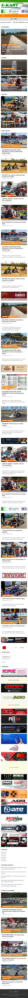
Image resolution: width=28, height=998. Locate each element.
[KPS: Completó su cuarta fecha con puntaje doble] (14, 484)
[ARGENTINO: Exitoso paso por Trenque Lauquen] (14, 414)
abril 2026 (3, 859)
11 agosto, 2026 (5, 914)
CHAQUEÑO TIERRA (6, 68)
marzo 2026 (3, 860)
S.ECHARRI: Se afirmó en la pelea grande (13, 626)
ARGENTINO (4, 105)
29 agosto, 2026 (5, 154)
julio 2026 (3, 853)
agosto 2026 (4, 852)
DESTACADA (4, 43)
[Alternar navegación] (3, 15)
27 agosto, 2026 (5, 178)
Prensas (4, 94)
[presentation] (24, 27)
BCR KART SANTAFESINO (7, 171)
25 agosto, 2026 (5, 202)
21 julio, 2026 (5, 985)
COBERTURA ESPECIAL (11, 145)
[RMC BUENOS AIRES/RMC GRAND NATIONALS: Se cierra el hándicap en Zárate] (14, 341)
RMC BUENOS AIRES (6, 44)
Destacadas (5, 27)
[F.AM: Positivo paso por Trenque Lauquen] (14, 589)
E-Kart (11, 53)
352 (16, 647)
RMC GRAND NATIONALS (16, 44)
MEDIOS (12, 68)
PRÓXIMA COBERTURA (12, 43)
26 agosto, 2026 (5, 53)
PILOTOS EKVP (11, 105)
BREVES (4, 145)
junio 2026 (3, 855)
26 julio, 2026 (5, 961)
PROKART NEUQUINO (11, 84)
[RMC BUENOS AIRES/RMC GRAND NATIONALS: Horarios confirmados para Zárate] (14, 382)
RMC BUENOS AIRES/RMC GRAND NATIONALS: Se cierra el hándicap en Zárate (13, 49)
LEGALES (14, 195)
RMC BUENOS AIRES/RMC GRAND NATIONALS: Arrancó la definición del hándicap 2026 (12, 151)
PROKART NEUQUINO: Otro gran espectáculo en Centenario (11, 87)
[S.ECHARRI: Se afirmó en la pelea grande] (14, 616)
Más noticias (6, 131)
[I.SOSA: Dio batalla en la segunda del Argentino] (14, 521)
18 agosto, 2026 (5, 89)
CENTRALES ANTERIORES (7, 906)
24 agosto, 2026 (5, 109)
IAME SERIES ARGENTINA (18, 906)
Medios (4, 57)
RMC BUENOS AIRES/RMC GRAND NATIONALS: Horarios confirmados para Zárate (13, 393)
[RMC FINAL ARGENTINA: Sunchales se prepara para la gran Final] (14, 310)
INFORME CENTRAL (17, 929)
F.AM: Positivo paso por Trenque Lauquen (13, 598)
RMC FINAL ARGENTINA (12, 316)
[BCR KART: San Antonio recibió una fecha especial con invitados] (14, 269)
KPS (7, 490)
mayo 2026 (3, 857)
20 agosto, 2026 (5, 73)
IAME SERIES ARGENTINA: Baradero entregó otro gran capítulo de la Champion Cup (13, 911)
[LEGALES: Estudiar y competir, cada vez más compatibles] (14, 454)
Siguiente (22, 647)
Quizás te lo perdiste (8, 890)
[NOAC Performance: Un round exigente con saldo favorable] (14, 550)
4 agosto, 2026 (5, 938)
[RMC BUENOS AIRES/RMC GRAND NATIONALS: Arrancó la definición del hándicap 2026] (14, 237)
